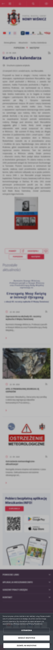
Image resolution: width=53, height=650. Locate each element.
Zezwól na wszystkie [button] (26, 645)
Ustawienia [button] (26, 630)
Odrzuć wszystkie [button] (26, 638)
